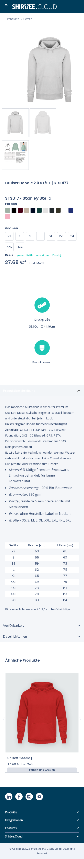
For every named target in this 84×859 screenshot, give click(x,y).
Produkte (11, 812)
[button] (7, 6)
